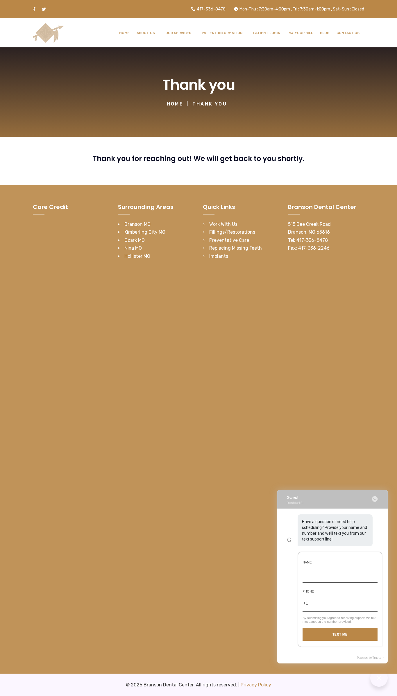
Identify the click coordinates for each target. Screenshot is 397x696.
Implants (218, 256)
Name (307, 562)
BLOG (325, 33)
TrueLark (378, 657)
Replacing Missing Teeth (235, 248)
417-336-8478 (312, 240)
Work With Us (223, 224)
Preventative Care (229, 240)
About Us (146, 33)
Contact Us (348, 33)
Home (124, 33)
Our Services (178, 33)
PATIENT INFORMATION (222, 33)
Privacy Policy (256, 685)
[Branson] (48, 33)
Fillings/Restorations (232, 232)
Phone (308, 591)
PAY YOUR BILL (300, 33)
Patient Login (266, 33)
